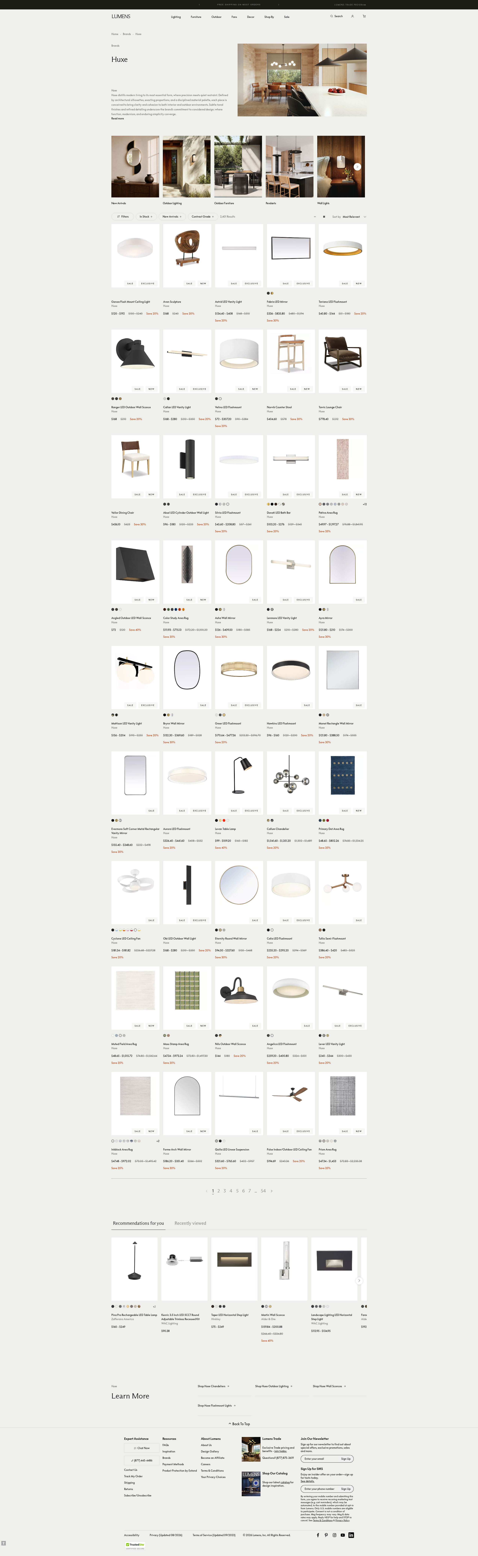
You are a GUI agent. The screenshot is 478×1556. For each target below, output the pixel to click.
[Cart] (364, 16)
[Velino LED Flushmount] (239, 354)
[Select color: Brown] (164, 609)
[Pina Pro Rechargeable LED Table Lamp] (134, 1261)
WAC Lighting (169, 1323)
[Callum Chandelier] (291, 775)
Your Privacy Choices (213, 1477)
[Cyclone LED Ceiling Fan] (135, 885)
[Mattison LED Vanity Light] (135, 670)
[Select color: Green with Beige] (164, 1035)
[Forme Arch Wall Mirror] (187, 1096)
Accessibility (131, 1535)
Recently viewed (190, 1223)
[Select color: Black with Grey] (323, 504)
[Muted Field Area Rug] (135, 990)
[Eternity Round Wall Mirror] (239, 885)
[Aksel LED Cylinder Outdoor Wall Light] (187, 459)
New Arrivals (170, 216)
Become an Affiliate (212, 1457)
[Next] (278, 5)
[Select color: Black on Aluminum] (312, 1306)
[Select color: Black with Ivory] (327, 504)
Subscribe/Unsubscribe (137, 1495)
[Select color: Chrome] (124, 1306)
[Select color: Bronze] (112, 398)
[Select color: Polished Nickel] (266, 1306)
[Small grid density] (315, 217)
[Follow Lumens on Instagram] (334, 1535)
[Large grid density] (324, 217)
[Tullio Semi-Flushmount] (343, 885)
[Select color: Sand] (135, 1306)
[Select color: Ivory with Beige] (331, 1141)
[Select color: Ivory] (112, 1035)
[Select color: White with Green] (120, 930)
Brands (127, 34)
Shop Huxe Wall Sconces (327, 1386)
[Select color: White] (220, 398)
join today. (280, 1451)
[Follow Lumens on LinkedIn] (351, 1535)
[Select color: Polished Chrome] (220, 504)
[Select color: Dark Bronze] (168, 504)
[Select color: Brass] (272, 293)
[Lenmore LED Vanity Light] (291, 564)
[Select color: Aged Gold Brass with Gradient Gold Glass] (268, 820)
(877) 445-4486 (143, 1460)
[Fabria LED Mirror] (291, 248)
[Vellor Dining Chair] (135, 459)
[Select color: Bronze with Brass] (220, 1035)
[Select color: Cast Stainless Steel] (323, 1306)
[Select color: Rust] (131, 1306)
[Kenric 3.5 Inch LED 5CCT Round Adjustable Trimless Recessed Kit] (184, 1261)
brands (115, 45)
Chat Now (143, 1448)
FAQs (165, 1445)
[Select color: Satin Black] (220, 1306)
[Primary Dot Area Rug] (343, 775)
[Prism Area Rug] (343, 1096)
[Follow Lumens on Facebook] (318, 1535)
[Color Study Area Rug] (187, 564)
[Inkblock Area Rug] (135, 1096)
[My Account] (352, 16)
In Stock (144, 216)
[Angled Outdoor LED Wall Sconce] (135, 564)
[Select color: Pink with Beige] (168, 1035)
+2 (157, 1141)
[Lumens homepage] (121, 16)
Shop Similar (138, 284)
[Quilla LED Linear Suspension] (239, 1096)
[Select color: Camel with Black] (323, 1141)
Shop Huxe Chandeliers (211, 1386)
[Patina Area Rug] (343, 459)
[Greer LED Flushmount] (239, 670)
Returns (128, 1489)
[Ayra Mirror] (343, 564)
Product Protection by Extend (179, 1470)
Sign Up (345, 1458)
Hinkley (215, 1319)
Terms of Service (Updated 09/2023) (214, 1535)
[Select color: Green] (168, 609)
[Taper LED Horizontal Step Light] (234, 1261)
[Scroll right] (357, 167)
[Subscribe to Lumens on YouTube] (342, 1535)
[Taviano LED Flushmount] (343, 248)
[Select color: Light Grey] (327, 1141)
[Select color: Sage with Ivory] (135, 1141)
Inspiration (168, 1451)
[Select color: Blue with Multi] (335, 1141)
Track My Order (133, 1476)
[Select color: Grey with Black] (320, 1141)
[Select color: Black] (268, 293)
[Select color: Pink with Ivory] (139, 1141)
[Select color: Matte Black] (220, 715)
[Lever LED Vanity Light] (343, 990)
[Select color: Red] (224, 820)
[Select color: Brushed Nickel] (272, 609)
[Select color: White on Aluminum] (327, 1306)
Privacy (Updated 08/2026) (166, 1535)
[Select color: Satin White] (216, 1306)
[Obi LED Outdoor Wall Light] (187, 885)
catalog (285, 1482)
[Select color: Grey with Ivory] (346, 504)
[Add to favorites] (116, 284)
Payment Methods (173, 1464)
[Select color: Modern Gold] (224, 715)
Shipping (129, 1482)
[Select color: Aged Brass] (120, 398)
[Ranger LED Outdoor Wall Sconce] (135, 354)
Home (114, 34)
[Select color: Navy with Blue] (175, 609)
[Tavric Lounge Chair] (343, 354)
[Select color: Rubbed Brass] (270, 1306)
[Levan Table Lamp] (239, 775)
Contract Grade (201, 216)
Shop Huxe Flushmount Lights (215, 1405)
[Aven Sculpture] (187, 248)
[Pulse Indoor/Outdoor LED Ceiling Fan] (291, 1096)
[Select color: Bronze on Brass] (320, 1306)
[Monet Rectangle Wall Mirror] (343, 670)
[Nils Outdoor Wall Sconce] (239, 990)
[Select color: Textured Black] (216, 1035)
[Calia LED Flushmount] (291, 885)
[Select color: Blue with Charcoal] (331, 504)
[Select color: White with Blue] (116, 930)
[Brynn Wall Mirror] (187, 670)
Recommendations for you (138, 1223)
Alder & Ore (268, 1319)
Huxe (114, 305)
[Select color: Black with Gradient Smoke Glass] (272, 820)
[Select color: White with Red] (131, 930)
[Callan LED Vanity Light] (187, 354)
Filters (125, 216)
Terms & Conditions (212, 1470)
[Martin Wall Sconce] (284, 1261)
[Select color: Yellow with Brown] (183, 609)
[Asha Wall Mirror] (239, 564)
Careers (205, 1464)
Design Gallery (210, 1451)
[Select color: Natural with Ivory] (112, 1141)
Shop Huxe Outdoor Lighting (271, 1386)
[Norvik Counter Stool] (291, 354)
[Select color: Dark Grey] (120, 1306)
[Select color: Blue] (320, 820)
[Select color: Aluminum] (164, 398)
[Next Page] (271, 1191)
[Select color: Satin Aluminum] (216, 1141)
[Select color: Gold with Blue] (342, 504)
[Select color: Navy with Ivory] (131, 1141)
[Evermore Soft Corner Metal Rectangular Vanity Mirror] (135, 775)
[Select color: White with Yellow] (139, 930)
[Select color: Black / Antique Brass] (112, 715)
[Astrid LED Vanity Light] (239, 248)
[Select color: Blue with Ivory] (120, 1141)
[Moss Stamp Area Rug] (187, 990)
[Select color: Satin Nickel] (224, 504)
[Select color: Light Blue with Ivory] (116, 1141)
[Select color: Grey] (172, 609)
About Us (206, 1445)
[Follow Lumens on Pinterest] (326, 1535)
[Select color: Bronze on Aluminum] (316, 1306)
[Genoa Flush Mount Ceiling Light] (135, 248)
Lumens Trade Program (350, 5)
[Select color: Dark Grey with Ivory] (339, 504)
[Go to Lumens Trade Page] (251, 1449)
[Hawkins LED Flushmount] (291, 670)
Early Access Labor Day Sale (239, 5)
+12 (365, 504)
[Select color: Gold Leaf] (139, 1306)
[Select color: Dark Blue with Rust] (335, 504)
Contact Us (130, 1469)
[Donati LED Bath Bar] (291, 459)
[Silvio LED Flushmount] (239, 459)
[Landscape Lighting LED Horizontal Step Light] (334, 1261)
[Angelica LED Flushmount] (291, 990)
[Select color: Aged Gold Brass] (320, 930)
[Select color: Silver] (224, 609)
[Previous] (199, 5)
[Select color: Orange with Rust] (179, 609)
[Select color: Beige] (120, 1035)
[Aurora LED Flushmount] (187, 775)
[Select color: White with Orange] (124, 930)
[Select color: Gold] (268, 504)
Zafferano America (122, 1319)
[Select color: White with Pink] (127, 930)
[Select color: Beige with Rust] (320, 504)
